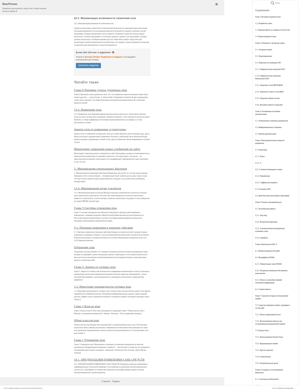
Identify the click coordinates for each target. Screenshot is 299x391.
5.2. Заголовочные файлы (265, 208)
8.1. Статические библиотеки (267, 379)
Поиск (275, 3)
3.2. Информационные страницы (268, 127)
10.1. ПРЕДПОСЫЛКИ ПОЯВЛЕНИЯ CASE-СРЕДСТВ (109, 359)
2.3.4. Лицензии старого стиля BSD (269, 91)
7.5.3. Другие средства (264, 350)
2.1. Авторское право (263, 49)
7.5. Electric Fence (262, 330)
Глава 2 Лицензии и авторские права (270, 43)
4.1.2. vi (258, 163)
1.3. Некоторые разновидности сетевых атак (102, 286)
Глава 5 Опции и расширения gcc (268, 202)
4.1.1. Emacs (260, 156)
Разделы (116, 381)
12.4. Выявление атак (88, 109)
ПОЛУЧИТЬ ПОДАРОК (88, 65)
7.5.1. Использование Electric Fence (269, 337)
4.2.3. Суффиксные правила (266, 182)
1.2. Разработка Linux (263, 23)
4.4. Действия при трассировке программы (272, 195)
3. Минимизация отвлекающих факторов (100, 168)
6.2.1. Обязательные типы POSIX (268, 264)
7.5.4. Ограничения (263, 356)
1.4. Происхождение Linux (265, 36)
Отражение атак (84, 247)
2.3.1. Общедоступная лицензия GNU (270, 69)
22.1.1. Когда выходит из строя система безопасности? (23, 388)
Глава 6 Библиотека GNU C (266, 244)
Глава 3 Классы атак (87, 306)
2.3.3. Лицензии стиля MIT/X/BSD (269, 85)
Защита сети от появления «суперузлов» (100, 129)
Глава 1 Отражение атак (89, 340)
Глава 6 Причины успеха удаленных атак (100, 90)
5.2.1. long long (261, 215)
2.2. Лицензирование (263, 56)
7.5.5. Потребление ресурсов (266, 363)
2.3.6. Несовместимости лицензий (268, 104)
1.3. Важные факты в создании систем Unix (272, 30)
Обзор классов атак (86, 320)
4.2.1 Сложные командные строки (268, 169)
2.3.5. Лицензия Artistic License (267, 98)
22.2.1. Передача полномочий (282, 388)
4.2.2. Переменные (262, 176)
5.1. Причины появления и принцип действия (103, 227)
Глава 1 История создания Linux (268, 16)
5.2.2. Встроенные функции (266, 221)
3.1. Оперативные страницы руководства (271, 120)
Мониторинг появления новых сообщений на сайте (107, 149)
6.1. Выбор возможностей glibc (267, 251)
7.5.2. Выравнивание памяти (266, 343)
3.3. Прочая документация (265, 133)
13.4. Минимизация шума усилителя (97, 188)
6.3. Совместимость (263, 289)
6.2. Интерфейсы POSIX (265, 257)
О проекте (106, 381)
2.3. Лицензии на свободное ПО (268, 62)
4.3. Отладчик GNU (263, 189)
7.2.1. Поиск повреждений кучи (268, 314)
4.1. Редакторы (261, 149)
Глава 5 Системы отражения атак (95, 208)
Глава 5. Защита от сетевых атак (95, 267)
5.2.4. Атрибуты (261, 237)
